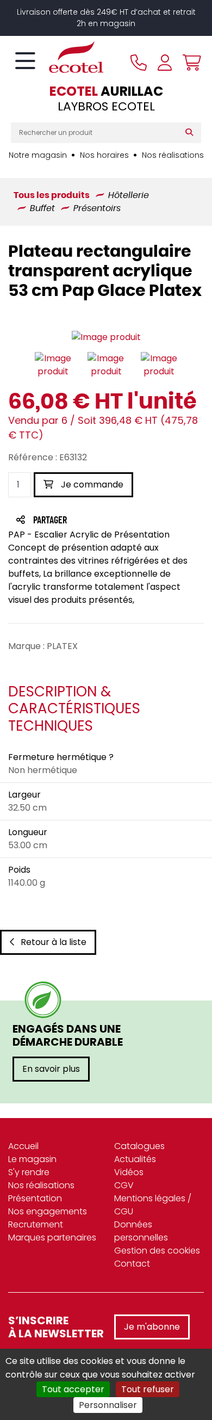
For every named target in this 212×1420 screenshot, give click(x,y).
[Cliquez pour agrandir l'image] (106, 337)
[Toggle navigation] (25, 61)
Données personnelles (141, 1231)
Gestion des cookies (157, 1250)
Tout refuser (147, 1389)
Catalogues (139, 1146)
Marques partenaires (52, 1237)
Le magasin (32, 1159)
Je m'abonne (152, 1326)
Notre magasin (38, 155)
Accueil (23, 1146)
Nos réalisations (173, 155)
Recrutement (35, 1224)
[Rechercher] (191, 132)
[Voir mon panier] (189, 62)
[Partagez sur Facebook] (71, 521)
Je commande (91, 484)
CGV (124, 1185)
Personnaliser (108, 1405)
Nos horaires (104, 155)
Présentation (35, 1198)
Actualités (135, 1159)
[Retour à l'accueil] (57, 57)
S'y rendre (28, 1172)
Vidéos (129, 1172)
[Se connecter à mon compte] (164, 62)
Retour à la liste (53, 942)
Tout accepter (73, 1389)
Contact (132, 1263)
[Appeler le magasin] (138, 62)
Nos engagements (47, 1211)
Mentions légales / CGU (152, 1205)
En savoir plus (51, 1069)
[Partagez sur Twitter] (91, 521)
